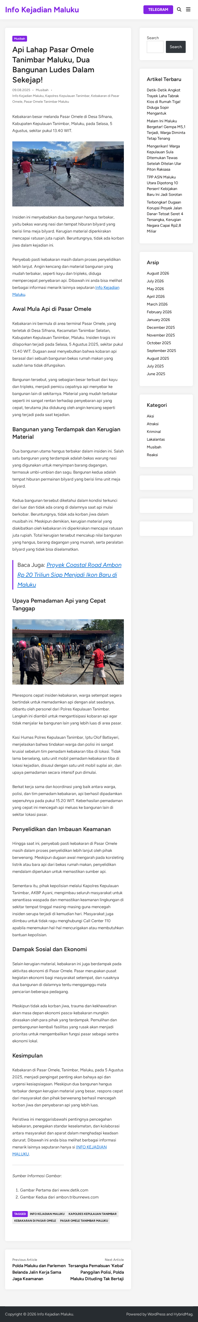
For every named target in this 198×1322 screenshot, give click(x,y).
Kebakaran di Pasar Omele (35, 1220)
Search (153, 38)
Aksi (150, 416)
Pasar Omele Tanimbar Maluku (46, 102)
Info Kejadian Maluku (42, 9)
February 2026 (159, 312)
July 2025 (155, 366)
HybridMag (183, 1314)
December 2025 (161, 327)
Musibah (19, 38)
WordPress (156, 1314)
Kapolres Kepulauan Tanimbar (67, 96)
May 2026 (155, 288)
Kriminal (154, 431)
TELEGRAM (158, 9)
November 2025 (161, 335)
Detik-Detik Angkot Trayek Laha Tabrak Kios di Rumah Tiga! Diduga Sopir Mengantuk (164, 102)
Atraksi (153, 424)
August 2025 (158, 358)
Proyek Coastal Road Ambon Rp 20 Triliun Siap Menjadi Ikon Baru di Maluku (69, 574)
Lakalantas (156, 439)
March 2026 (157, 304)
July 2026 (155, 281)
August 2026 (158, 273)
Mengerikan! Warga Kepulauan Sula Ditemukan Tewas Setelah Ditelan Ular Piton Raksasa (164, 158)
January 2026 (158, 319)
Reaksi (152, 455)
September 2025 (161, 350)
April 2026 (156, 296)
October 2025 (159, 343)
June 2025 (156, 374)
